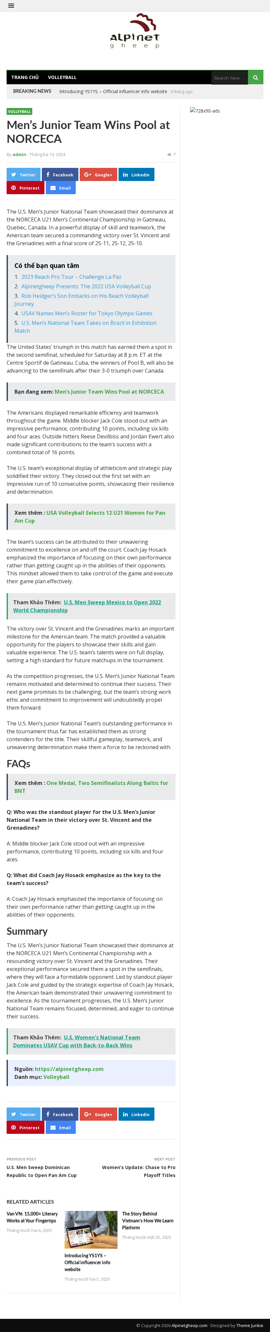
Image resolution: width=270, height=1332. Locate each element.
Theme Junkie (249, 1325)
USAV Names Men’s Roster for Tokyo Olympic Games (86, 313)
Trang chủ (25, 77)
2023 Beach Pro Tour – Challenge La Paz (71, 276)
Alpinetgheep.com (189, 1325)
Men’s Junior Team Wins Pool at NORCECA (109, 391)
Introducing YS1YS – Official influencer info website (87, 1263)
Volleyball (62, 77)
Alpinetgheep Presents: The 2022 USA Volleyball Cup (86, 286)
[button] (11, 6)
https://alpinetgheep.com (69, 1069)
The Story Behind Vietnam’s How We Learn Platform (115, 91)
